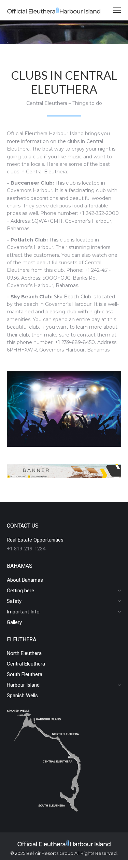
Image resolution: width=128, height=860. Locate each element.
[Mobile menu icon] (117, 10)
